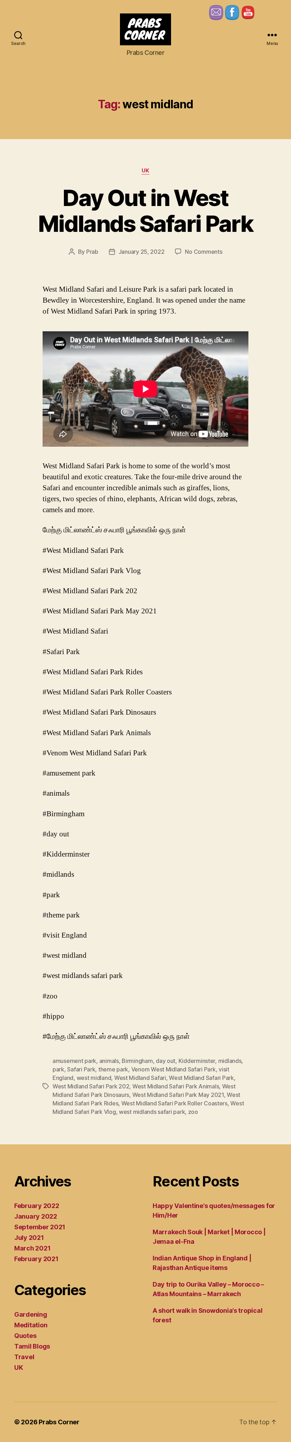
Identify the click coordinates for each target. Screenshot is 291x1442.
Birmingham (137, 1060)
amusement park (74, 1060)
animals (109, 1060)
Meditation (30, 1325)
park (58, 1069)
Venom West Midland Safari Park (173, 1069)
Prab (92, 251)
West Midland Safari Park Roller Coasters (174, 1103)
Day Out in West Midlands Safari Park (145, 210)
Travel (24, 1357)
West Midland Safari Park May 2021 (178, 1094)
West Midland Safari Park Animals (175, 1086)
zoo (193, 1111)
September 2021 (39, 1227)
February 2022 (36, 1205)
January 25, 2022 (142, 251)
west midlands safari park (152, 1111)
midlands (230, 1060)
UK (145, 170)
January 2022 (35, 1216)
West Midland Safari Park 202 (91, 1086)
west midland (94, 1077)
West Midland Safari (140, 1077)
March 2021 (32, 1248)
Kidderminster (197, 1060)
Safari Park (81, 1069)
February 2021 (36, 1259)
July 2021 (29, 1237)
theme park (113, 1069)
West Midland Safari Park (201, 1077)
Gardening (30, 1314)
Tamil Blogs (32, 1346)
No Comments (203, 251)
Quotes (25, 1335)
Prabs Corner (59, 1422)
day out (165, 1060)
